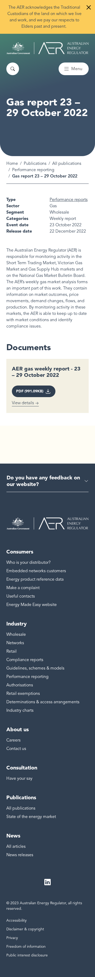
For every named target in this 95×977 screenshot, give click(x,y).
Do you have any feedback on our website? (43, 480)
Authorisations (19, 685)
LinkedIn (47, 882)
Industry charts (20, 710)
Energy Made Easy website (31, 604)
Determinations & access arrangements (42, 702)
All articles (16, 846)
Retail (11, 651)
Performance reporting (33, 169)
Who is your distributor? (28, 562)
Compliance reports (24, 659)
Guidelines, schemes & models (35, 668)
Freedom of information (26, 946)
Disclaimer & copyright (25, 929)
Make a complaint (23, 587)
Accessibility (16, 920)
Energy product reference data (35, 579)
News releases (19, 855)
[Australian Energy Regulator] (47, 48)
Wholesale (16, 634)
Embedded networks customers (36, 571)
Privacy (12, 938)
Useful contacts (20, 596)
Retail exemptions (23, 693)
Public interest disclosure (27, 955)
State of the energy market (31, 816)
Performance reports (69, 199)
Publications (35, 163)
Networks (15, 643)
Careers (13, 740)
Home (12, 163)
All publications (66, 163)
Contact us (16, 748)
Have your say (19, 778)
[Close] (88, 7)
